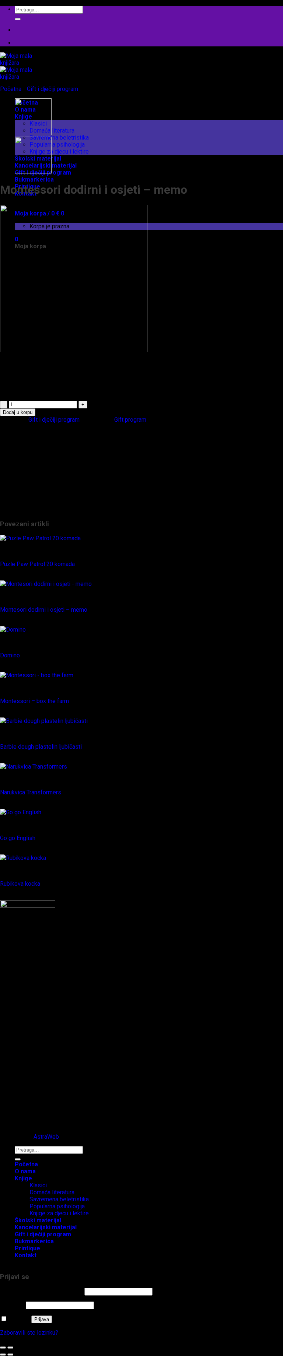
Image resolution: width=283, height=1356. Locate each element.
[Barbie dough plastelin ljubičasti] (44, 720)
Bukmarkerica (34, 179)
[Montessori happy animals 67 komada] (33, 171)
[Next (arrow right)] (10, 1354)
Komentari (28, 1109)
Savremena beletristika (59, 137)
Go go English (17, 838)
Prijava (41, 1319)
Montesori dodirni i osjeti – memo (43, 609)
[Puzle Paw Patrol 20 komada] (40, 538)
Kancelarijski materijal (42, 453)
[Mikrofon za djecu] (33, 133)
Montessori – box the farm (34, 701)
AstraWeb (46, 1136)
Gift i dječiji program (52, 88)
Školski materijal (36, 509)
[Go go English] (20, 812)
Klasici (38, 474)
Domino (10, 655)
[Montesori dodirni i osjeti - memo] (46, 583)
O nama (25, 1171)
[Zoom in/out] (10, 1347)
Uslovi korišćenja (36, 1116)
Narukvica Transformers (30, 792)
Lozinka (12, 1304)
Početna (10, 88)
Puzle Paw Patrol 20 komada (37, 564)
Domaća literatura (51, 130)
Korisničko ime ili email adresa (41, 1291)
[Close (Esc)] (3, 1347)
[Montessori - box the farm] (36, 675)
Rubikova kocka (20, 883)
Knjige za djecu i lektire (59, 151)
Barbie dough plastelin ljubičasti (41, 746)
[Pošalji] (18, 19)
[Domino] (13, 629)
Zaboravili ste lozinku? (29, 1332)
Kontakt (25, 1255)
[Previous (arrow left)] (3, 1354)
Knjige (23, 460)
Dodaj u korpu (17, 412)
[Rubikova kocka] (23, 857)
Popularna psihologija (57, 144)
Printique (26, 502)
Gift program (130, 419)
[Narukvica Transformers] (33, 766)
